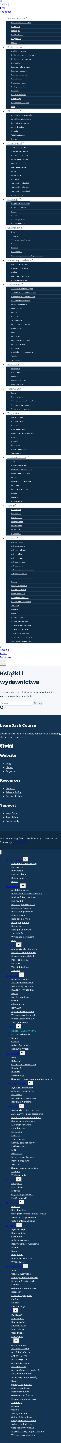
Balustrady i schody (19, 155)
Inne (13, 107)
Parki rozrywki (17, 385)
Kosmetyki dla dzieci (20, 123)
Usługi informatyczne (20, 409)
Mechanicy (15, 336)
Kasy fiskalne (17, 397)
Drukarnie (15, 272)
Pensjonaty (16, 445)
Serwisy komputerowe (21, 405)
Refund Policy (14, 796)
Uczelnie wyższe (18, 223)
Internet (14, 393)
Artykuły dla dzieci (19, 574)
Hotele (14, 437)
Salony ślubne (17, 618)
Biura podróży (17, 421)
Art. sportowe (17, 566)
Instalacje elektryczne (20, 67)
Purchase (5, 1441)
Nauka (13, 212)
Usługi (9, 1311)
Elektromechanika (19, 305)
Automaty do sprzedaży (21, 578)
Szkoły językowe (18, 220)
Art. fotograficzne (18, 550)
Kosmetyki (15, 485)
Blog (8, 763)
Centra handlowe (18, 590)
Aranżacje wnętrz (18, 148)
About (9, 767)
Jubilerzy (15, 606)
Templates (12, 817)
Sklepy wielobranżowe (21, 625)
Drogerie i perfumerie (20, 474)
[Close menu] (1, 852)
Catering (14, 236)
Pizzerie (14, 248)
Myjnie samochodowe (20, 340)
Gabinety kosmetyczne (21, 481)
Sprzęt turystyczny (19, 449)
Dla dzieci (11, 945)
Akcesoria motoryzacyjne (22, 289)
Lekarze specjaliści (19, 489)
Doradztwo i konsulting (21, 23)
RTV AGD (15, 179)
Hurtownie (15, 27)
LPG (13, 332)
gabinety (14, 493)
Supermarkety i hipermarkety (23, 637)
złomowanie (16, 320)
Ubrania (14, 131)
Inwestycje (15, 31)
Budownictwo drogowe (21, 59)
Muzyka (14, 377)
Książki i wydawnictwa (20, 204)
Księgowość (16, 39)
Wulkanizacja (16, 360)
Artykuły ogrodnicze (19, 151)
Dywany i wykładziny (20, 159)
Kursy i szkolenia (18, 208)
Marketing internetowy (20, 276)
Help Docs (11, 813)
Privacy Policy (13, 792)
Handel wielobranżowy (21, 602)
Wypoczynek (16, 453)
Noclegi (14, 441)
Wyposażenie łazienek (20, 187)
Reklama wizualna (19, 280)
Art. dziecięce (17, 542)
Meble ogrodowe (18, 167)
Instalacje (15, 312)
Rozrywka (11, 1180)
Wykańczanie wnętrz (20, 103)
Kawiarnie (15, 244)
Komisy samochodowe (20, 324)
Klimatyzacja (16, 79)
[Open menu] (3, 662)
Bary (13, 232)
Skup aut (15, 348)
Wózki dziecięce (18, 135)
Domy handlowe (18, 594)
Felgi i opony (16, 308)
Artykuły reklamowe (19, 268)
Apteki (14, 462)
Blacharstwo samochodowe (23, 297)
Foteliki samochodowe (21, 119)
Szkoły (14, 216)
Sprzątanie (16, 534)
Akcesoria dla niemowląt (22, 115)
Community (12, 821)
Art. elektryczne (18, 546)
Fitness (14, 477)
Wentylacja (16, 99)
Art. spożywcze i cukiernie (22, 570)
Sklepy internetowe (19, 622)
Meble (14, 163)
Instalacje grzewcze (19, 75)
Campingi (15, 425)
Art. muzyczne (17, 558)
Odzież (14, 613)
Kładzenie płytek (18, 83)
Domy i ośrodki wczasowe (22, 433)
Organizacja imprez (19, 380)
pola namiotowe (18, 429)
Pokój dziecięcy (18, 127)
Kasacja (14, 316)
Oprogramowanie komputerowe (24, 401)
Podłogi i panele (18, 87)
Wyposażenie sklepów (21, 641)
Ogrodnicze (16, 530)
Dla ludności (16, 518)
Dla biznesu (16, 514)
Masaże (14, 497)
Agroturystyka (17, 417)
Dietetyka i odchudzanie (21, 470)
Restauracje (16, 252)
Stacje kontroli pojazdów (22, 352)
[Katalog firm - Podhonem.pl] (5, 11)
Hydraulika (15, 63)
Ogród (13, 171)
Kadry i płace (17, 35)
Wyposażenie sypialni (20, 191)
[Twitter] (6, 747)
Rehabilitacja (16, 501)
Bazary (14, 582)
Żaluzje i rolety (17, 195)
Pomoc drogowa (18, 344)
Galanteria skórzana (20, 598)
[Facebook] (2, 747)
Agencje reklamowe (19, 264)
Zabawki (14, 139)
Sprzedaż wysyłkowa (20, 633)
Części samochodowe (20, 301)
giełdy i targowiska (19, 586)
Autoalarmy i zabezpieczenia (23, 293)
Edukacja (11, 1027)
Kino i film (15, 373)
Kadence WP (20, 842)
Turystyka (11, 1225)
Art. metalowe (17, 554)
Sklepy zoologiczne (19, 629)
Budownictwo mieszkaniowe (23, 55)
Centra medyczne (18, 465)
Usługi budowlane (18, 95)
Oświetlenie (16, 175)
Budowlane (16, 510)
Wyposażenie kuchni (20, 183)
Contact (10, 788)
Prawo (14, 43)
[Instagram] (10, 747)
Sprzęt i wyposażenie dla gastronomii (27, 256)
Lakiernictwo (16, 328)
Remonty (15, 91)
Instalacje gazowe (19, 71)
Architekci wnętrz (18, 51)
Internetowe (16, 526)
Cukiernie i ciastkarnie (20, 240)
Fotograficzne (17, 522)
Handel (9, 1341)
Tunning (14, 356)
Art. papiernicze (18, 562)
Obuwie (14, 610)
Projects (10, 771)
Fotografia (15, 369)
